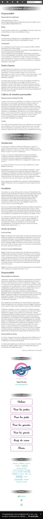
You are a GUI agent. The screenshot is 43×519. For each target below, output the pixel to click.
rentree (26, 479)
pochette (21, 474)
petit (20, 472)
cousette (27, 470)
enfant (21, 463)
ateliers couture (21, 481)
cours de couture (18, 470)
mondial (15, 463)
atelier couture (22, 468)
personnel (27, 472)
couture (18, 480)
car (30, 474)
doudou (27, 463)
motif (26, 476)
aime (26, 474)
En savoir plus (33, 516)
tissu (19, 476)
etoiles (18, 466)
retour (15, 472)
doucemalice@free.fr (21, 384)
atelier (14, 474)
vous (24, 465)
